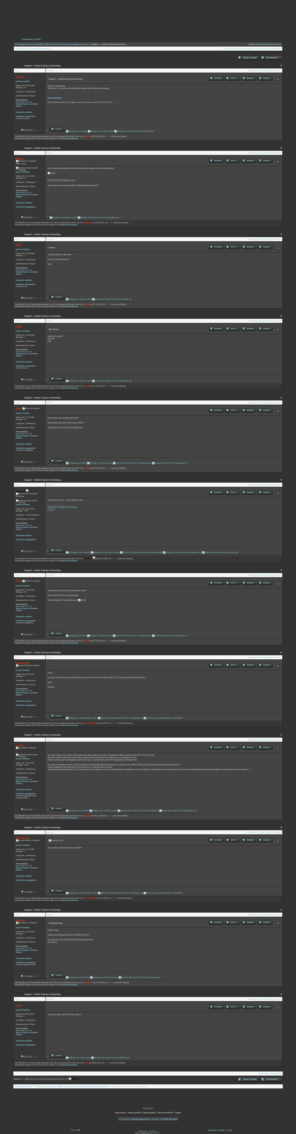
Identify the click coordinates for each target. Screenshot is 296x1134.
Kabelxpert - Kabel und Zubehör (62, 507)
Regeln (222, 1130)
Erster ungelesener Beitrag (40, 49)
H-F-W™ (156, 1133)
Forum (229, 1130)
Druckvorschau (230, 49)
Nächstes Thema (272, 71)
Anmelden (264, 44)
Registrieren (275, 44)
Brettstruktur (276, 1074)
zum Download (55, 98)
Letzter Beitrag (21, 49)
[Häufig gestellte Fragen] (28, 27)
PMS (78, 1130)
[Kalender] (43, 27)
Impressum (148, 1108)
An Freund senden (245, 49)
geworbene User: (23, 102)
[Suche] (268, 27)
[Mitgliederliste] (282, 27)
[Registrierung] (13, 27)
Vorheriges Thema (256, 71)
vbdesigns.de (152, 1131)
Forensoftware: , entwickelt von (148, 1119)
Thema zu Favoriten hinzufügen (268, 49)
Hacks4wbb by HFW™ (32, 39)
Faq (73, 1130)
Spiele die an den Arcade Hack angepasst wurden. (67, 44)
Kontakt (51, 510)
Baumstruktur (264, 1074)
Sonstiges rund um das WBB (29, 44)
